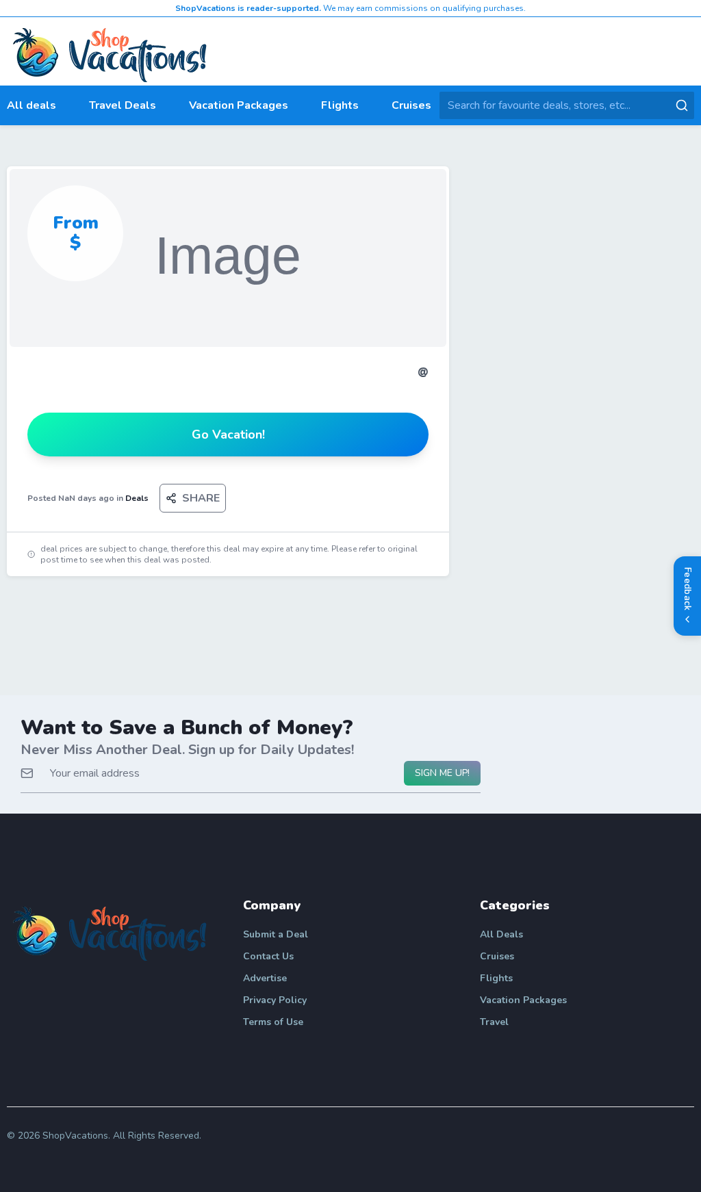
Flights (340, 105)
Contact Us (268, 956)
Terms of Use (273, 1021)
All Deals (501, 934)
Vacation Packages (238, 105)
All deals (31, 105)
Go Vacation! (228, 434)
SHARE (201, 498)
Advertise (265, 978)
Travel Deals (122, 105)
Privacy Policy (275, 1000)
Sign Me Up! (442, 772)
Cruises (411, 105)
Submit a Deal (275, 934)
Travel (494, 1021)
